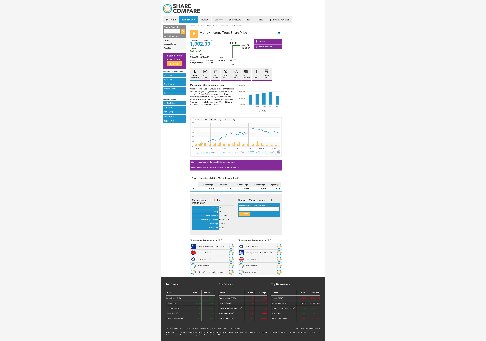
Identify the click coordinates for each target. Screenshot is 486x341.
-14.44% (264, 313)
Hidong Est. (168, 80)
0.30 (252, 298)
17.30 (252, 318)
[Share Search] (183, 31)
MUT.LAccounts (267, 76)
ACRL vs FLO (169, 121)
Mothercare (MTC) (172, 308)
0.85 (199, 308)
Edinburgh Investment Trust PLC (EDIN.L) (211, 246)
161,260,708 (315, 313)
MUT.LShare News (246, 76)
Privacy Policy (236, 328)
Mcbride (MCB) (171, 303)
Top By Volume (279, 284)
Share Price (178, 328)
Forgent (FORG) (277, 298)
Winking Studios (170, 89)
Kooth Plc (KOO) (172, 313)
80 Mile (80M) (276, 313)
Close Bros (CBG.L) (204, 259)
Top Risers (172, 284)
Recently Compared (171, 100)
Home (172, 19)
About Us (167, 48)
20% (212, 313)
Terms (226, 328)
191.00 (198, 313)
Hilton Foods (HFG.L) (204, 253)
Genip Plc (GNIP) (225, 303)
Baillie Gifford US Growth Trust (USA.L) (211, 272)
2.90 (199, 298)
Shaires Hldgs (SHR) (226, 318)
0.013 (304, 308)
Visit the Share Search (171, 36)
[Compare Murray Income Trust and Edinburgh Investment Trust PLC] (231, 246)
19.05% (211, 318)
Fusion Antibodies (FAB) (175, 318)
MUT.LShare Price (195, 76)
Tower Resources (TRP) (280, 303)
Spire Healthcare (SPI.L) (205, 266)
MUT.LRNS (257, 76)
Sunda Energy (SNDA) (174, 298)
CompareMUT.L (236, 76)
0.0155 (303, 303)
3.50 (252, 308)
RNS (249, 19)
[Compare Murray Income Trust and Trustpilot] (279, 272)
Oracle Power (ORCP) (279, 318)
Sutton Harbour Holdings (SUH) (230, 308)
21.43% (211, 308)
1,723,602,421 (315, 298)
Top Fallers (225, 284)
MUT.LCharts (205, 76)
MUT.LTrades (215, 76)
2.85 (252, 303)
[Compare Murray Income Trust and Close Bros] (231, 259)
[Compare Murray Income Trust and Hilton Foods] (231, 252)
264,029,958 (315, 308)
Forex (261, 19)
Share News (235, 19)
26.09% (211, 298)
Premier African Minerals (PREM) (283, 308)
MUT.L (194, 189)
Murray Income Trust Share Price (230, 26)
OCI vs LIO (168, 108)
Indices (204, 19)
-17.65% (264, 303)
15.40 (252, 313)
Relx (165, 93)
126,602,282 (315, 318)
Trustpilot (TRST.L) (251, 272)
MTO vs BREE (169, 103)
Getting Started (170, 44)
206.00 (198, 303)
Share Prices (188, 19)
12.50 (199, 318)
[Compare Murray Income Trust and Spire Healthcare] (231, 265)
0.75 (304, 313)
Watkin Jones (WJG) (226, 313)
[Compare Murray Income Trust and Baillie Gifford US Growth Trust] (231, 272)
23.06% (211, 303)
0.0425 (303, 318)
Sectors (219, 19)
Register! (174, 64)
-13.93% (264, 318)
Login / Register (281, 19)
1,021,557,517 (315, 303)
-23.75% (264, 298)
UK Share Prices (211, 26)
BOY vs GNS (168, 112)
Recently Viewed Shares (172, 72)
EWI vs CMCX (169, 117)
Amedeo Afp (169, 84)
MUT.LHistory (225, 76)
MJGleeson (168, 75)
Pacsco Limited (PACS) (227, 298)
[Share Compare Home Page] (181, 8)
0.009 (304, 298)
